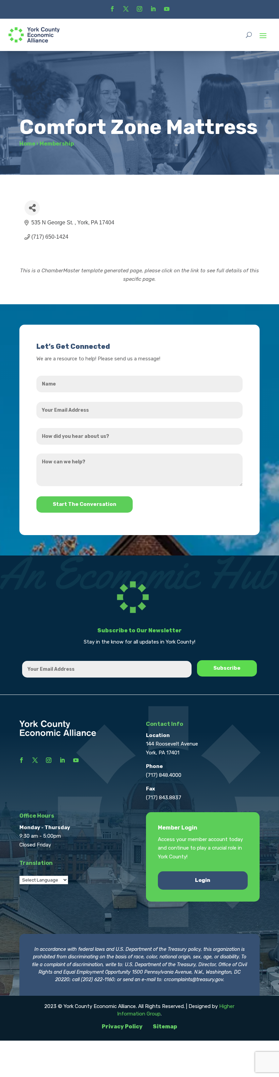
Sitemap (165, 1026)
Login (202, 880)
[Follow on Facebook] (112, 8)
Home (27, 143)
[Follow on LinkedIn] (153, 8)
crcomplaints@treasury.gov (193, 979)
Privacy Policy (122, 1026)
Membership (56, 143)
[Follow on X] (125, 8)
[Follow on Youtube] (166, 8)
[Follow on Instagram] (139, 8)
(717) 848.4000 (163, 775)
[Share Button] (32, 208)
